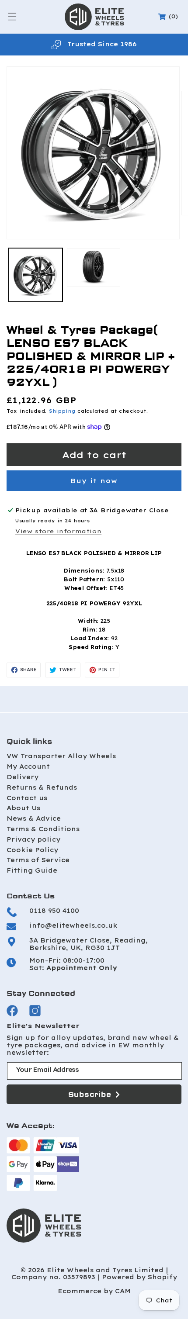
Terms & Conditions (43, 829)
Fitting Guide (32, 870)
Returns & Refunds (42, 787)
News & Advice (34, 818)
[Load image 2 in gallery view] (94, 267)
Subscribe (89, 1094)
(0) (169, 16)
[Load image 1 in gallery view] (36, 275)
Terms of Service (38, 860)
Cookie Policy (32, 850)
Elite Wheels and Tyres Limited (105, 1270)
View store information (58, 531)
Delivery (22, 777)
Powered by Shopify (139, 1277)
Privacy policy (33, 839)
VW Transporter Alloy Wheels (61, 756)
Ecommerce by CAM (94, 1291)
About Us (23, 808)
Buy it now (94, 480)
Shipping (62, 411)
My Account (28, 766)
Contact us (27, 798)
